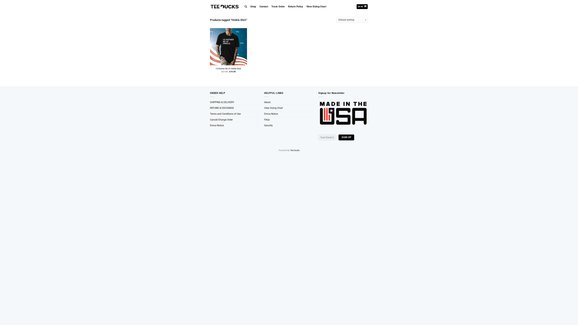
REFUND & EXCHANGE (222, 108)
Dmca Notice (217, 125)
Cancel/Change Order (221, 119)
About (267, 102)
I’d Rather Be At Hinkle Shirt (228, 68)
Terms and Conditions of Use (225, 113)
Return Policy (295, 6)
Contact (263, 6)
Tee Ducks (295, 150)
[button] (246, 6)
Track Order (278, 6)
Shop (253, 6)
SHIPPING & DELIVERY (222, 102)
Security (268, 125)
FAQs (267, 119)
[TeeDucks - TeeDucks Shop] (225, 7)
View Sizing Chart (316, 6)
